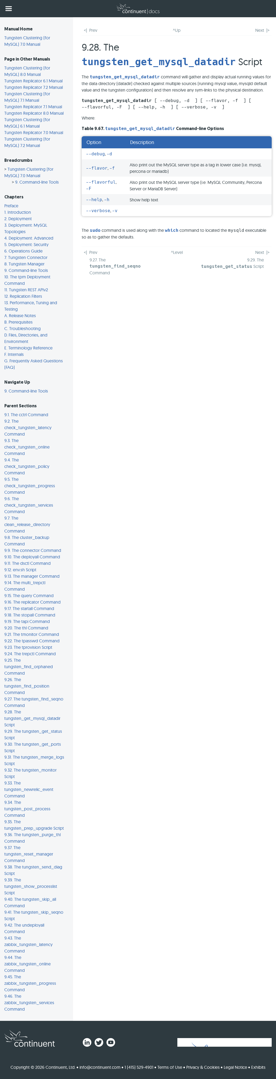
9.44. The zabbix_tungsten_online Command (27, 964)
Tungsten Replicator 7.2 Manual (33, 87)
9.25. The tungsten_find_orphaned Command (28, 666)
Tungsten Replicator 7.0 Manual (33, 132)
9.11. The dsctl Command (27, 563)
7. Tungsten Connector (25, 257)
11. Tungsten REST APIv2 (26, 289)
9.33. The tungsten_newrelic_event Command (28, 789)
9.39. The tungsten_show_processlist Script (30, 886)
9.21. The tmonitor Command (31, 634)
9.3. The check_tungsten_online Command (27, 447)
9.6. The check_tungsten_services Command (28, 505)
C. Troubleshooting (22, 328)
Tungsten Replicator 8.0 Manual (34, 113)
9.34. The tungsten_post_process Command (27, 809)
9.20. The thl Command (26, 627)
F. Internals (14, 354)
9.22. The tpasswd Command (32, 640)
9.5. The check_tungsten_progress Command (29, 486)
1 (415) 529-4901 (139, 1067)
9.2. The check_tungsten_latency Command (27, 427)
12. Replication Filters (23, 296)
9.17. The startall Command (29, 608)
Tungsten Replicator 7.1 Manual (33, 106)
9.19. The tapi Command (27, 621)
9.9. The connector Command (32, 550)
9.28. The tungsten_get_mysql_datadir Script (32, 718)
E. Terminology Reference (28, 348)
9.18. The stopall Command (29, 615)
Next (259, 30)
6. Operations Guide (23, 251)
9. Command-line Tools (37, 182)
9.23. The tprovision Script (28, 647)
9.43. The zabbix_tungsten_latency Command (28, 944)
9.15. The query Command (29, 595)
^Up (177, 30)
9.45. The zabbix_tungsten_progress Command (30, 983)
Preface (11, 205)
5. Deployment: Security (26, 244)
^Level (177, 252)
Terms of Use (169, 1067)
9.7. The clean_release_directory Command (27, 524)
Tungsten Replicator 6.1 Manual (33, 80)
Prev (93, 30)
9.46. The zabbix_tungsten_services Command (29, 1002)
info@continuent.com (100, 1067)
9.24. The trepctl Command (30, 653)
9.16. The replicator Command (32, 602)
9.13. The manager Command (32, 576)
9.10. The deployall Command (32, 556)
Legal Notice (235, 1067)
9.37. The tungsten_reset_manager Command (28, 854)
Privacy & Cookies (203, 1067)
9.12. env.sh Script (20, 569)
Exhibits (258, 1067)
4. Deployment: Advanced (28, 238)
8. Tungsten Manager (24, 264)
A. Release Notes (20, 315)
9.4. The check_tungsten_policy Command (26, 466)
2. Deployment (18, 218)
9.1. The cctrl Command (26, 414)
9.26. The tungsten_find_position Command (26, 686)
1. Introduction (17, 212)
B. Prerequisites (18, 322)
